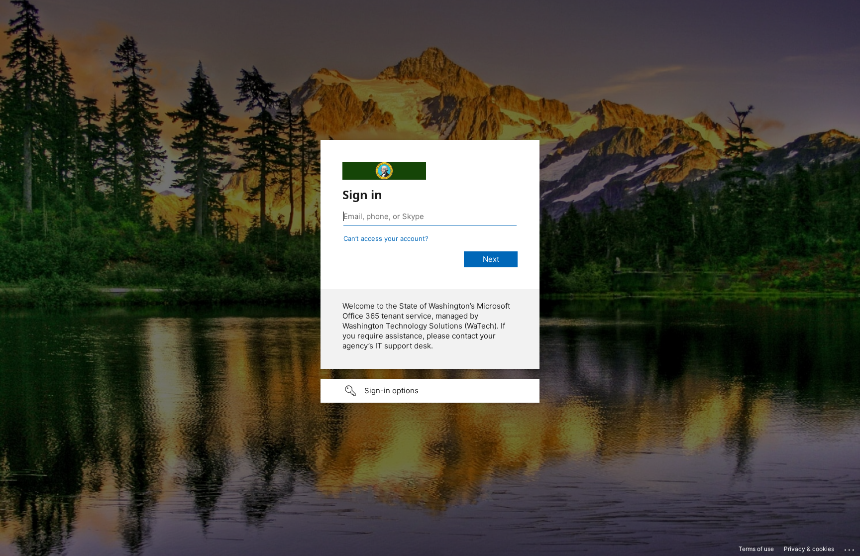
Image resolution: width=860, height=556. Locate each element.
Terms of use (756, 549)
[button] (430, 391)
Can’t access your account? (386, 238)
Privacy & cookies (809, 549)
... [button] (850, 548)
